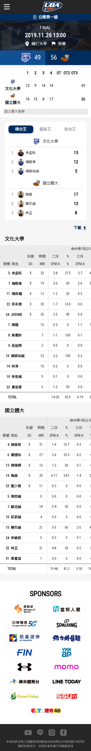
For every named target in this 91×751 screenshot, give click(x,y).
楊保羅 (17, 294)
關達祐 (16, 455)
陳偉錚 (16, 465)
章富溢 (16, 558)
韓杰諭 (30, 204)
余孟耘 (30, 153)
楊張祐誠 (32, 171)
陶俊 (28, 194)
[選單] (7, 7)
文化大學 (13, 88)
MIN (42, 264)
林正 (28, 213)
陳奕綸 (16, 496)
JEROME (16, 315)
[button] (20, 129)
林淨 (15, 366)
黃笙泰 (17, 387)
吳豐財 (17, 335)
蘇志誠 (16, 507)
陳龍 (15, 325)
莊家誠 (16, 517)
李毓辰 (16, 538)
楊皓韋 (30, 162)
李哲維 (17, 377)
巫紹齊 (17, 346)
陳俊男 (16, 445)
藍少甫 (16, 486)
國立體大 (13, 102)
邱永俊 (17, 304)
